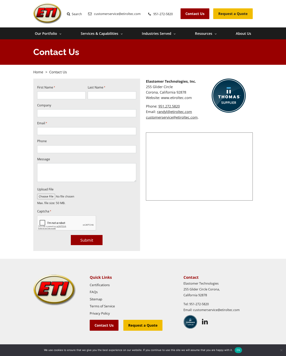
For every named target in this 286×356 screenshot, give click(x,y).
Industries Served (156, 33)
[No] (281, 350)
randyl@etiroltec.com (174, 111)
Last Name (96, 87)
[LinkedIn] (205, 321)
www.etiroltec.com (176, 97)
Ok (238, 350)
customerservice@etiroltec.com (172, 117)
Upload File (45, 189)
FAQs (94, 292)
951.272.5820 (169, 106)
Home (38, 72)
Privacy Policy (100, 313)
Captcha (44, 211)
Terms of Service (102, 306)
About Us (243, 33)
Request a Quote (233, 13)
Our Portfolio (46, 33)
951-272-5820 (199, 304)
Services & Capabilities (99, 33)
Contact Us (194, 13)
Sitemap (96, 299)
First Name (46, 87)
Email (42, 123)
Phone (42, 141)
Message (43, 159)
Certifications (100, 285)
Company (44, 105)
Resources (203, 33)
